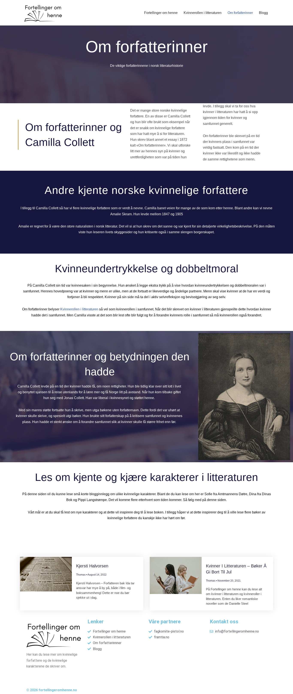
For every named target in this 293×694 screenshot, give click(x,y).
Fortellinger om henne (161, 13)
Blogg (263, 13)
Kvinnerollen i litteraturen (203, 13)
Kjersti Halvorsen (92, 566)
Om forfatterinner (240, 13)
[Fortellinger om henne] (43, 13)
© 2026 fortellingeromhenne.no (51, 690)
